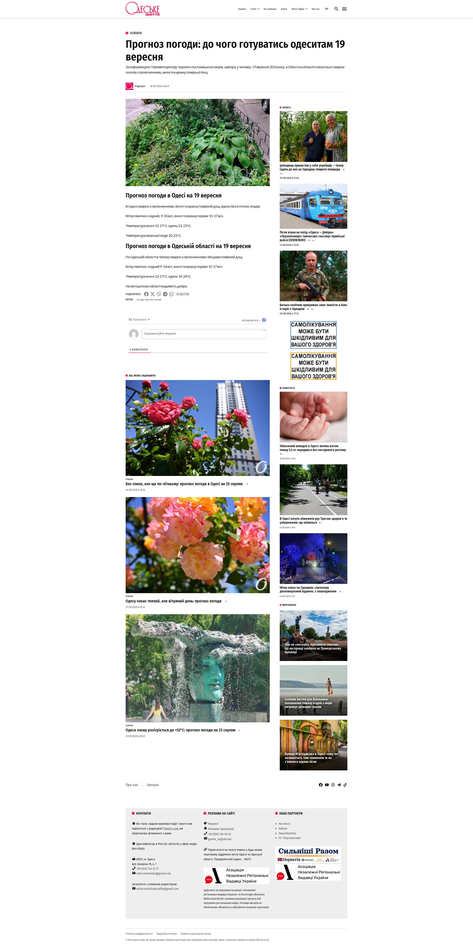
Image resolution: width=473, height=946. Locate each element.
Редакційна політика (166, 933)
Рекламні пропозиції (221, 829)
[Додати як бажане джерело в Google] (183, 294)
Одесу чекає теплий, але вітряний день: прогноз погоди (174, 601)
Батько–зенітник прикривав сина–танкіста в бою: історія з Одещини (313, 307)
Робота (283, 828)
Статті (253, 8)
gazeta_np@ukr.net (220, 839)
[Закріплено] (344, 9)
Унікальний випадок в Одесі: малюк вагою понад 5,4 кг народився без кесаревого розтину (313, 448)
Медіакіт (213, 823)
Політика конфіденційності (139, 933)
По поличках (270, 8)
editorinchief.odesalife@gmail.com (157, 889)
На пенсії (284, 823)
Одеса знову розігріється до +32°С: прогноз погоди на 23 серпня (180, 730)
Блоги (284, 8)
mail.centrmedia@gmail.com (153, 873)
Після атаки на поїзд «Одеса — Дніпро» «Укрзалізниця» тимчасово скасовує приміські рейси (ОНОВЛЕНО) (312, 236)
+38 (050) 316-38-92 (219, 834)
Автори (153, 785)
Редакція (140, 86)
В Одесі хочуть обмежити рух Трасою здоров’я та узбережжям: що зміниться (313, 521)
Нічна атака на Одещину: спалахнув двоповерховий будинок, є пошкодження (308, 590)
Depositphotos (287, 833)
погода (140, 299)
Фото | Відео (298, 8)
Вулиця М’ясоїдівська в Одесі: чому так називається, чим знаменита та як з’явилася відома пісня (311, 758)
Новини (242, 8)
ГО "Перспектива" (290, 838)
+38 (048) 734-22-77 (147, 868)
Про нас (316, 8)
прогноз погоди (153, 299)
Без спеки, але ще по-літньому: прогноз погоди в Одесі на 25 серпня (185, 484)
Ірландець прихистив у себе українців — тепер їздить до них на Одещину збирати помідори (311, 167)
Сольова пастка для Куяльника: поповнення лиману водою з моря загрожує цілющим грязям (308, 703)
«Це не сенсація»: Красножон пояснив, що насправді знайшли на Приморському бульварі (313, 648)
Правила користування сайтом (196, 933)
